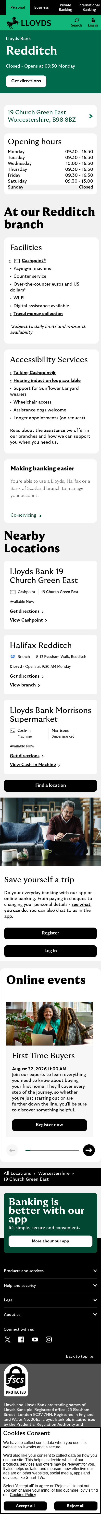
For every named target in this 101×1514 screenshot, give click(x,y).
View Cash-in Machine (33, 765)
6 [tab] (51, 1151)
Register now (49, 1125)
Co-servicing (23, 515)
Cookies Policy (23, 1495)
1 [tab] (26, 1151)
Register (50, 933)
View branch (23, 685)
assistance (54, 430)
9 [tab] (66, 1151)
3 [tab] (36, 1151)
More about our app (50, 1241)
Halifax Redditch (41, 646)
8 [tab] (61, 1151)
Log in (50, 951)
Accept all (25, 1506)
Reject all (76, 1506)
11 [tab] (76, 1151)
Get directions (28, 82)
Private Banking (65, 7)
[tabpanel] (49, 1069)
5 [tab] (46, 1151)
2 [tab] (31, 1151)
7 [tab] (56, 1151)
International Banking (89, 7)
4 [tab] (41, 1151)
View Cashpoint (26, 620)
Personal (18, 7)
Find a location (50, 785)
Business (41, 7)
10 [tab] (71, 1151)
